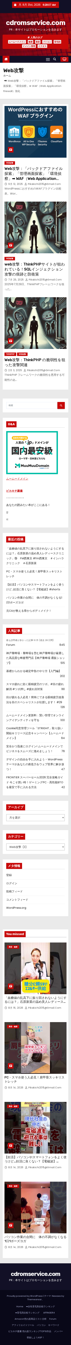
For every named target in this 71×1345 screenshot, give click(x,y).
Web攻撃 (9, 163)
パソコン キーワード (48, 1325)
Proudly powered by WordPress (25, 1296)
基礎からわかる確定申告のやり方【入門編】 (33, 671)
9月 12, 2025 (16, 184)
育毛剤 (57, 41)
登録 (9, 875)
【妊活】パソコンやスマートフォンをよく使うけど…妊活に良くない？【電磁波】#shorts (35, 1161)
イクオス (42, 46)
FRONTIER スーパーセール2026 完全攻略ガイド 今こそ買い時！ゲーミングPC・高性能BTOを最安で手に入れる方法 (34, 782)
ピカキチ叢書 (14, 491)
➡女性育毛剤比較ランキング (40, 1306)
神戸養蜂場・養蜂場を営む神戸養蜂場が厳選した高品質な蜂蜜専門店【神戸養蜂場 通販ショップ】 (35, 658)
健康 (30, 41)
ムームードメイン (17, 41)
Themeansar (34, 1299)
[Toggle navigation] (48, 59)
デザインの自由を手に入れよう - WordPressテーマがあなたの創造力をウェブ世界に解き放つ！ (35, 764)
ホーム (7, 75)
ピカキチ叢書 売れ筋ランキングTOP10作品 (29, 1331)
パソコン (47, 41)
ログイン (11, 883)
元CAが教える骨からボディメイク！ (29, 611)
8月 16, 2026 (16, 1008)
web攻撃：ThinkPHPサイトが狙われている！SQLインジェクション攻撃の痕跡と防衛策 (34, 269)
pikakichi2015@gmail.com (44, 184)
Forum (10, 645)
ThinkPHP (10, 354)
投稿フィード (14, 891)
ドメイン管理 (29, 46)
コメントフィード (17, 900)
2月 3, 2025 (15, 370)
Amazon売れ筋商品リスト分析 (31, 1319)
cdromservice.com (35, 23)
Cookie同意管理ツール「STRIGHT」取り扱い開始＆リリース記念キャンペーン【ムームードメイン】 (35, 733)
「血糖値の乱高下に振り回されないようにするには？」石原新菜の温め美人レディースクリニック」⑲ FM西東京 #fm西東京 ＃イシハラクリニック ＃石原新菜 (35, 1004)
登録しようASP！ (35, 1337)
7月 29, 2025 (16, 279)
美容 (38, 41)
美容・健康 (13, 947)
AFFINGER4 (50, 1312)
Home (19, 1306)
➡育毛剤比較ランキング (27, 1312)
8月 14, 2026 (16, 1087)
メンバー (58, 1331)
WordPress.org (16, 908)
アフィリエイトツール (23, 1325)
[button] (55, 59)
